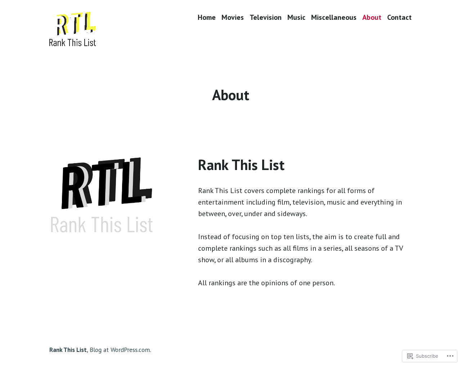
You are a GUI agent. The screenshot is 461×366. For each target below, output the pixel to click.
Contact (399, 17)
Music (296, 17)
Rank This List (68, 349)
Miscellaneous (334, 17)
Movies (232, 17)
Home (207, 17)
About (371, 17)
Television (266, 17)
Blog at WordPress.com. (120, 349)
